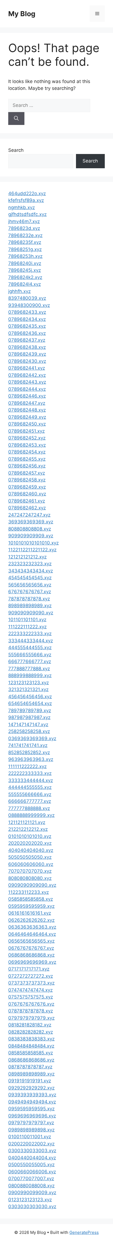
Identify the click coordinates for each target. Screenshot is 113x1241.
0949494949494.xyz (32, 1102)
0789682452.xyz (27, 438)
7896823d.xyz (24, 228)
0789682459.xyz (27, 487)
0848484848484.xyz (31, 1046)
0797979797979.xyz (31, 1018)
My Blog (21, 14)
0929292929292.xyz (31, 1088)
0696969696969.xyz (32, 962)
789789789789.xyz (29, 710)
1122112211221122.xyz (32, 549)
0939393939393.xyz (32, 1094)
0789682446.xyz (27, 396)
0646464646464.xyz (32, 934)
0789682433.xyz (27, 312)
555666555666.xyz (29, 654)
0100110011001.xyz (29, 1136)
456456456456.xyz (30, 696)
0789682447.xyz (26, 403)
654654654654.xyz (30, 703)
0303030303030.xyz (32, 1206)
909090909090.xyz (30, 612)
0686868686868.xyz (31, 955)
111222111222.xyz (27, 626)
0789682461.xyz (26, 501)
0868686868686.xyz (31, 1060)
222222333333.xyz (30, 773)
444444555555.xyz (30, 787)
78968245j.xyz (24, 270)
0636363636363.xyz (32, 927)
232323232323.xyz (30, 563)
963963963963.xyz (30, 759)
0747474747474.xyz (30, 990)
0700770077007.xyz (31, 1178)
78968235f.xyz (24, 242)
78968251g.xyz (25, 249)
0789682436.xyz (27, 333)
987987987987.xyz (29, 717)
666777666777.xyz (29, 661)
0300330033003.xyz (32, 1150)
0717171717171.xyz (28, 969)
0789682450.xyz (27, 424)
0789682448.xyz (27, 410)
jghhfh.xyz (19, 291)
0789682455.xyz (27, 459)
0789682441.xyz (26, 368)
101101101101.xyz (27, 619)
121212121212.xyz (27, 557)
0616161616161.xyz (29, 913)
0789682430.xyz (27, 361)
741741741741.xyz (27, 745)
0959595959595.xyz (31, 1108)
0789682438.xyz (27, 347)
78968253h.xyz (25, 256)
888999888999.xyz (30, 675)
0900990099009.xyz (32, 1192)
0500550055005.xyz (31, 1164)
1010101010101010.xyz (33, 543)
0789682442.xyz (27, 375)
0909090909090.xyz (32, 885)
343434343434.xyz (30, 571)
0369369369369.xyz (32, 738)
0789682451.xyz (26, 431)
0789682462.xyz (27, 507)
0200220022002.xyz (31, 1143)
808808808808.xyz (29, 529)
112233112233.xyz (28, 892)
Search (16, 150)
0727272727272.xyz (30, 976)
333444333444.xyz (30, 640)
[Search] (16, 118)
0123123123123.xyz (30, 1199)
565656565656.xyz (29, 584)
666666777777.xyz (29, 801)
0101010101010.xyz (29, 836)
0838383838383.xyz (31, 1039)
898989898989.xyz (30, 605)
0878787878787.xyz (30, 1066)
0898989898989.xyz (31, 1074)
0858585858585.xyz (30, 1052)
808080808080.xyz (30, 878)
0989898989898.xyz (31, 1129)
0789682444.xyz (27, 389)
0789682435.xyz (27, 326)
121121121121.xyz (26, 822)
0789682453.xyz (27, 445)
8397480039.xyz (27, 298)
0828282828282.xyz (30, 1032)
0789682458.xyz (27, 480)
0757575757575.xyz (30, 997)
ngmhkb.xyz (21, 207)
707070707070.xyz (30, 871)
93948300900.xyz (29, 305)
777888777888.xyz (29, 668)
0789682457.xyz (26, 473)
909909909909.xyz (30, 535)
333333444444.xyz (30, 780)
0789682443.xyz (27, 382)
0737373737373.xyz (31, 983)
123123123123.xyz (28, 682)
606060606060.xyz (30, 864)
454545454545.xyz (30, 577)
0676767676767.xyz (31, 948)
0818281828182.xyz (29, 1025)
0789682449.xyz (27, 417)
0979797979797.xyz (31, 1122)
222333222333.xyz (30, 633)
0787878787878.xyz (30, 1011)
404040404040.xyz (30, 850)
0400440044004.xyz (32, 1157)
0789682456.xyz (27, 466)
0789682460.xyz (27, 494)
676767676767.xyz (29, 591)
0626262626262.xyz (31, 920)
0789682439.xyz (27, 354)
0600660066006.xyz (32, 1171)
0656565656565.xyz (31, 941)
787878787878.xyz (29, 598)
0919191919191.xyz (29, 1080)
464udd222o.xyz (27, 193)
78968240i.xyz (24, 263)
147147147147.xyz (28, 724)
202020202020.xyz (30, 843)
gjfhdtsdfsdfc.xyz (27, 214)
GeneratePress (84, 1232)
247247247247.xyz (29, 515)
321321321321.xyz (28, 689)
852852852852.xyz (29, 752)
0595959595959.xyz (31, 906)
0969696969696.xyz (32, 1116)
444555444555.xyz (30, 647)
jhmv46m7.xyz (24, 221)
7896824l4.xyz (24, 284)
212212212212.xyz (28, 829)
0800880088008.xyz (31, 1185)
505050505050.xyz (30, 857)
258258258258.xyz (29, 731)
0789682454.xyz (27, 452)
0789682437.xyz (26, 340)
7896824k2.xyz (25, 277)
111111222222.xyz (27, 766)
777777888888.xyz (29, 808)
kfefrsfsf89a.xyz (26, 200)
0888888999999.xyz (31, 815)
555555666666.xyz (29, 794)
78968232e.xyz (25, 235)
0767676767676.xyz (31, 1004)
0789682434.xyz (27, 319)
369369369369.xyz (30, 521)
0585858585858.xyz (30, 899)
